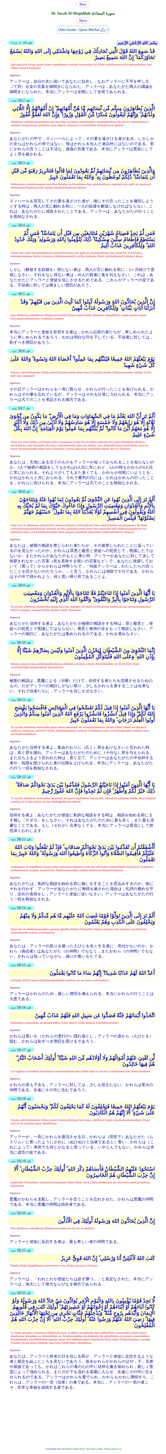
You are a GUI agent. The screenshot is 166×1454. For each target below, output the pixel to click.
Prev (84, 4)
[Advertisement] (83, 1416)
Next (82, 20)
